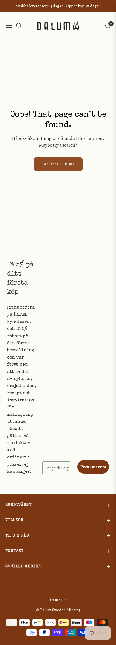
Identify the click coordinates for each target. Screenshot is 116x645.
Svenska (55, 599)
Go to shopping (58, 164)
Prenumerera (93, 467)
